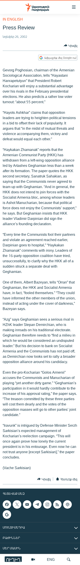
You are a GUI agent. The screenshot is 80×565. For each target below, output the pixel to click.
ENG (51, 559)
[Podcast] (67, 504)
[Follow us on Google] (7, 514)
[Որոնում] (68, 559)
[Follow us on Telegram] (37, 504)
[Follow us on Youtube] (27, 504)
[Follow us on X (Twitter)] (17, 504)
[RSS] (57, 504)
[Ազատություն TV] (33, 559)
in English (13, 19)
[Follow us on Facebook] (7, 504)
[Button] (70, 45)
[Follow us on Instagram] (47, 504)
